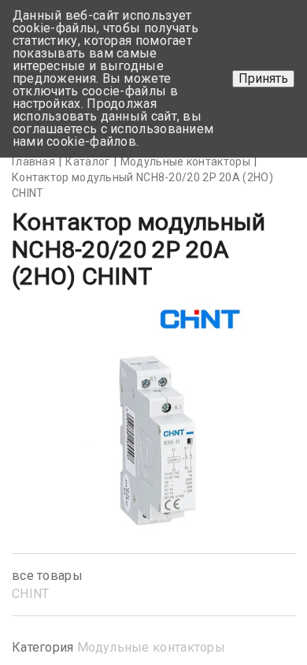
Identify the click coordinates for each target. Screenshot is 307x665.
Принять (263, 78)
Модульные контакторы (151, 647)
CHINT (31, 593)
